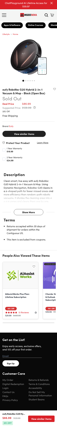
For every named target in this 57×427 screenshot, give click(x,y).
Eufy (11, 126)
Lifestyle (6, 34)
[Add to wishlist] (54, 89)
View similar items (24, 134)
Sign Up (11, 363)
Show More (28, 212)
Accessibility (35, 388)
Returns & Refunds (39, 379)
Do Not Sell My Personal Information (40, 393)
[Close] (51, 3)
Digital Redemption (13, 384)
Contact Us (8, 392)
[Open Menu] (5, 15)
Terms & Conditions (39, 384)
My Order (7, 379)
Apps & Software (12, 24)
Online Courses (35, 24)
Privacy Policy (10, 400)
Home (15, 34)
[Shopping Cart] (52, 15)
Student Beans (37, 399)
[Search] (46, 15)
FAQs (5, 396)
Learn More (42, 142)
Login (5, 388)
